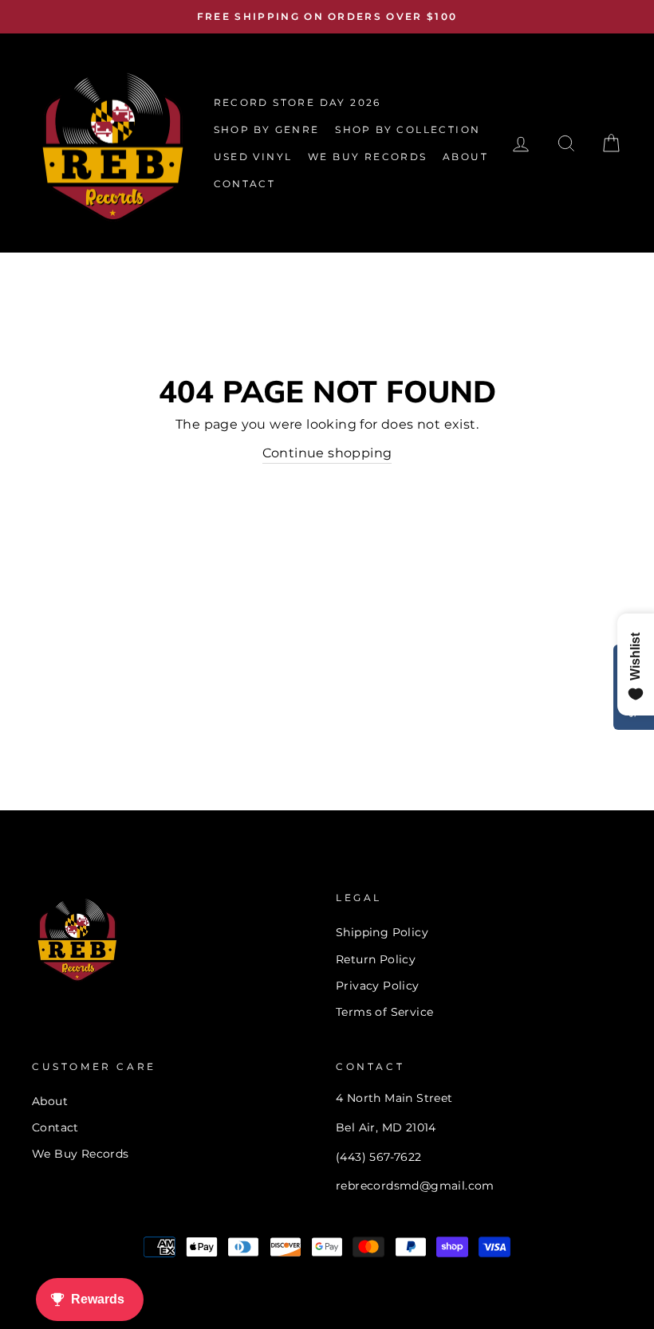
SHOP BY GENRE (267, 129)
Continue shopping (327, 453)
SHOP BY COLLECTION (407, 129)
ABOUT (465, 157)
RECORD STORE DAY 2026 (297, 102)
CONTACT (245, 184)
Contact (55, 1127)
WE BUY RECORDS (367, 157)
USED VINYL (253, 157)
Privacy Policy (378, 985)
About (50, 1101)
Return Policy (376, 959)
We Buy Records (80, 1153)
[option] (327, 16)
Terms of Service (384, 1012)
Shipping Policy (382, 932)
